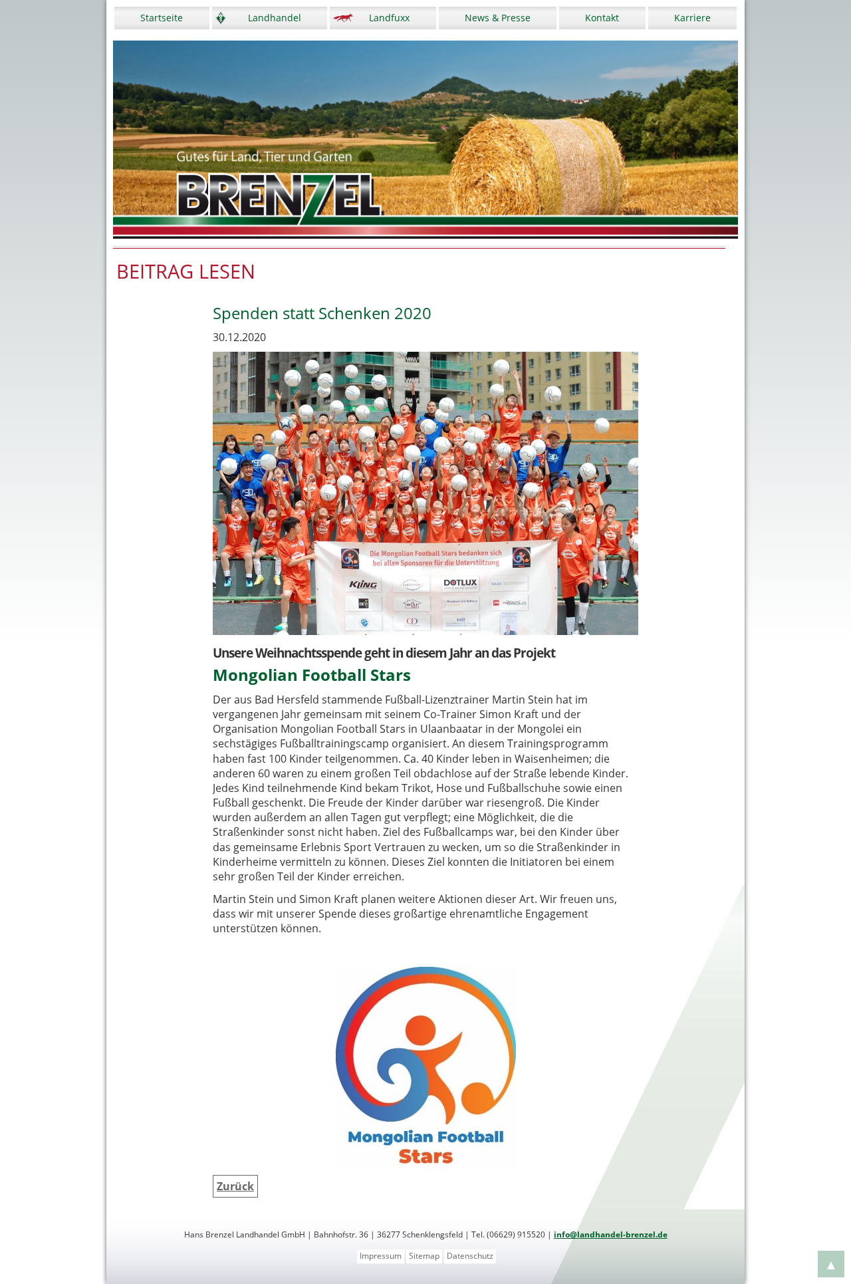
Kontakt (602, 17)
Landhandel (274, 17)
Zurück (235, 1186)
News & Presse (498, 17)
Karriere (692, 17)
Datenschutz (470, 1256)
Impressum (381, 1256)
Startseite (161, 17)
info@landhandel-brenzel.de (611, 1234)
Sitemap (424, 1256)
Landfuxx (389, 17)
